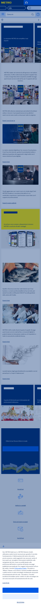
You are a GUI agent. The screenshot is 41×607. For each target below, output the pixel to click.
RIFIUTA (20, 596)
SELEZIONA (20, 602)
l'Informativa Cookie (20, 568)
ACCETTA (20, 590)
